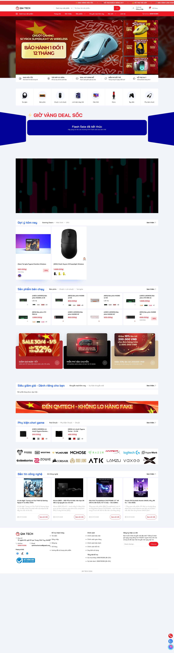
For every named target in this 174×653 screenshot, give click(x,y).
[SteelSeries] (25, 461)
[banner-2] (140, 47)
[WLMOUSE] (60, 453)
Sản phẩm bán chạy (31, 289)
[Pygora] (25, 453)
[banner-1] (140, 29)
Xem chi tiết (43, 517)
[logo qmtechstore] (33, 534)
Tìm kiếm (54, 536)
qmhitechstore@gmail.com (41, 545)
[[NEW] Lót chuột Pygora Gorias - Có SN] (59, 434)
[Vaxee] (131, 461)
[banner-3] (69, 47)
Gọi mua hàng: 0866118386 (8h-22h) (99, 558)
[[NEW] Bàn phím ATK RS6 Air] (23, 317)
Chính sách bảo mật (93, 536)
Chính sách (91, 533)
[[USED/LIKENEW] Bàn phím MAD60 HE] (95, 317)
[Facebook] (18, 553)
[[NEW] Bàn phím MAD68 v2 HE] (59, 300)
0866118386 (22, 545)
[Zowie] (42, 461)
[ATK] (96, 461)
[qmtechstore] (23, 8)
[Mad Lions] (78, 461)
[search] (117, 8)
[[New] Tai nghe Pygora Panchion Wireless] (33, 243)
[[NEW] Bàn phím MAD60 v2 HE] (95, 300)
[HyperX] (114, 453)
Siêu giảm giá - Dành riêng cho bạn (41, 385)
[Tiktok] (22, 553)
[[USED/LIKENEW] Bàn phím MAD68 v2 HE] (23, 300)
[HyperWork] (149, 453)
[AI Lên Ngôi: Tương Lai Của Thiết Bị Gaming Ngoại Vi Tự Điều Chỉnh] (33, 487)
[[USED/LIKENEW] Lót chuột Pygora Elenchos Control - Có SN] (23, 434)
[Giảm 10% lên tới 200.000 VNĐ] (134, 344)
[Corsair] (60, 461)
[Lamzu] (114, 461)
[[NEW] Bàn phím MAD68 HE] (130, 317)
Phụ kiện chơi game (31, 422)
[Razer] (96, 453)
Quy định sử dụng (93, 550)
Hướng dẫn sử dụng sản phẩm (61, 550)
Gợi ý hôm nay (27, 222)
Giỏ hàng (54, 547)
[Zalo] (27, 553)
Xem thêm (150, 223)
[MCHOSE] (78, 453)
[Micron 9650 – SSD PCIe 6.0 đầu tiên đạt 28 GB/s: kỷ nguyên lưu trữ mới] (69, 487)
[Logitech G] (131, 453)
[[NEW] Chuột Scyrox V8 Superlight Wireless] (69, 243)
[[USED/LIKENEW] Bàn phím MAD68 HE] (59, 317)
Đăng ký (54, 543)
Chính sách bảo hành (94, 543)
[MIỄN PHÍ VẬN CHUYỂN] (87, 344)
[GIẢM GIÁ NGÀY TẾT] (39, 344)
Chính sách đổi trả (93, 547)
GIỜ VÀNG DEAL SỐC (58, 115)
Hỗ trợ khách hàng (58, 533)
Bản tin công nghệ (30, 474)
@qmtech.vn (76, 186)
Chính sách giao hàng (94, 539)
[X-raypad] (149, 461)
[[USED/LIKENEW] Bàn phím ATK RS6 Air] (130, 300)
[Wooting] (42, 453)
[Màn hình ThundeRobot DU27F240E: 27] (105, 487)
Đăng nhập (55, 539)
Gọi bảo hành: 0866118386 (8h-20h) (99, 561)
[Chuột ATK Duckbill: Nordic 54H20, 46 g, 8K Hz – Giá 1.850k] (140, 487)
